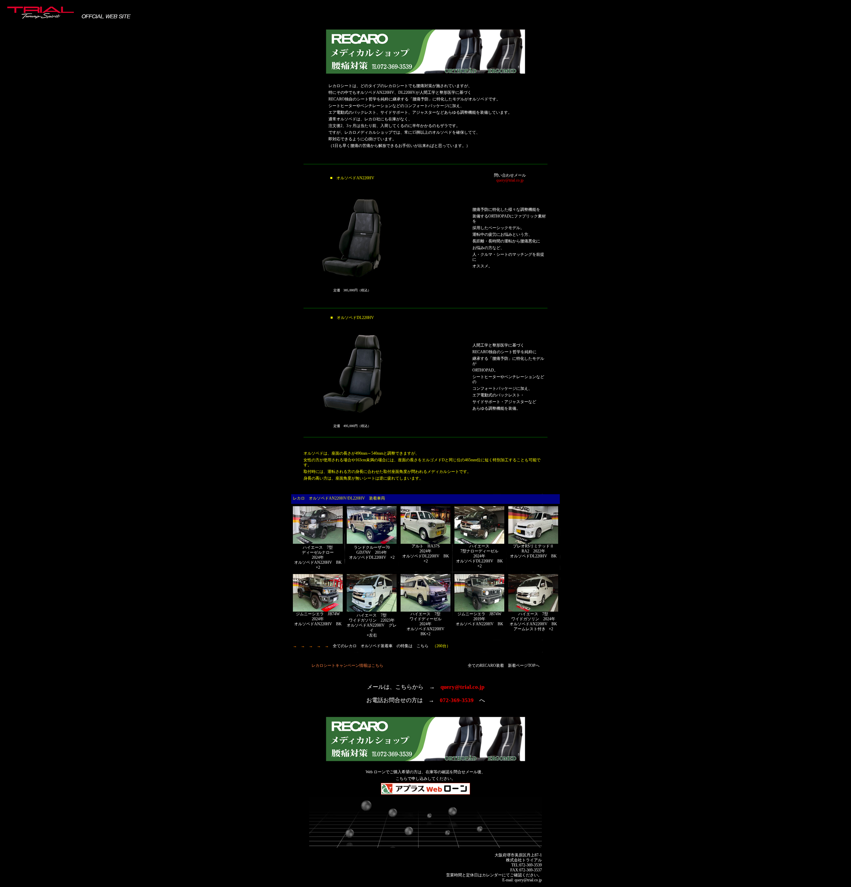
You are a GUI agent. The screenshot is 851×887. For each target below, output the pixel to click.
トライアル (532, 860)
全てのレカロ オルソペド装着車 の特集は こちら (380, 646)
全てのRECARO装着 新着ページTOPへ (504, 665)
